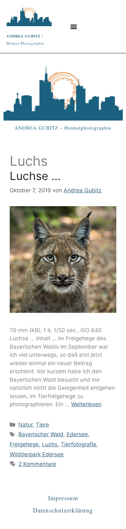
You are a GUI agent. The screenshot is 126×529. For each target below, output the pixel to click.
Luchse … (35, 176)
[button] (73, 26)
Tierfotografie (78, 444)
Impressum (63, 498)
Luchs (50, 444)
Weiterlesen (86, 404)
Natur (25, 424)
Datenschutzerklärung (63, 510)
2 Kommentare (37, 464)
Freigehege (24, 444)
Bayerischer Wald (40, 434)
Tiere (42, 424)
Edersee (77, 434)
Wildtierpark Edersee (37, 454)
